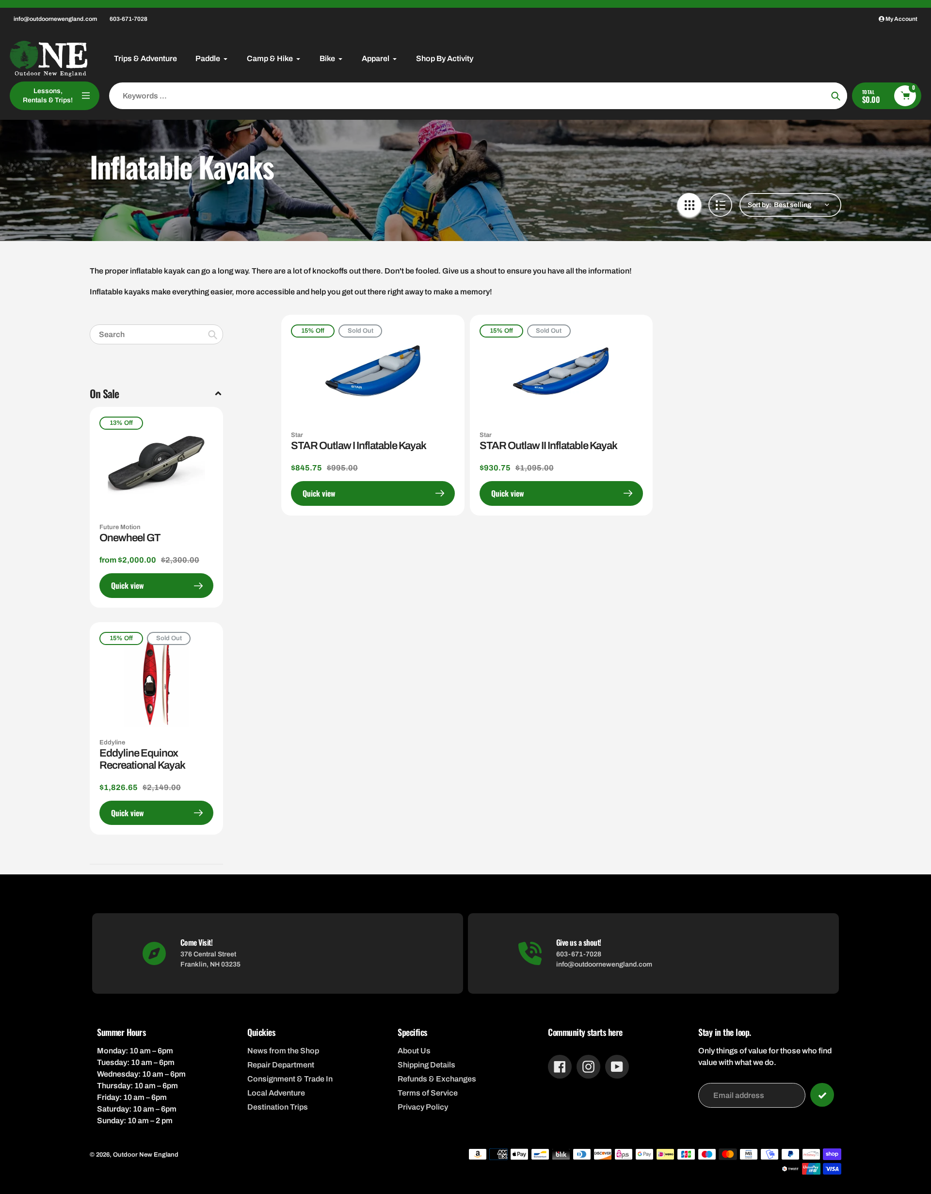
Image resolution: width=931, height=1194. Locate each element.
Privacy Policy (423, 1107)
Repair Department (280, 1065)
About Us (414, 1051)
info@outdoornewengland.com (55, 19)
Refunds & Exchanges (437, 1079)
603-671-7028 (128, 19)
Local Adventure (276, 1093)
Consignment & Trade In (290, 1079)
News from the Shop (283, 1051)
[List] (720, 205)
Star (297, 435)
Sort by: (759, 205)
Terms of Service (428, 1093)
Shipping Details (426, 1065)
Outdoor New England (145, 1154)
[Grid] (689, 205)
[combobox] (156, 334)
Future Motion (120, 527)
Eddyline (112, 742)
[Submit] (822, 1095)
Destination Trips (277, 1107)
